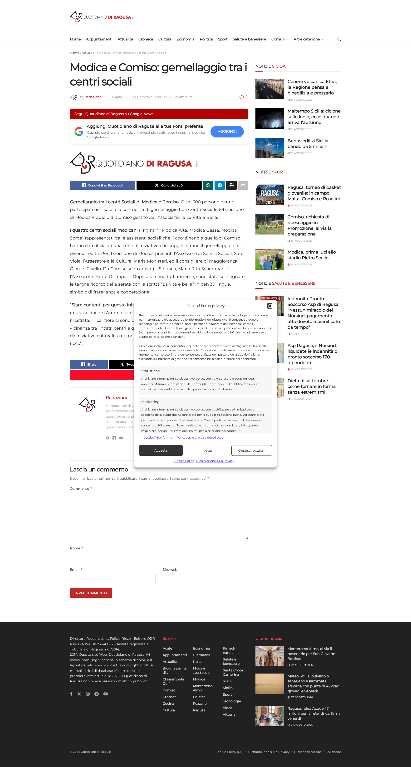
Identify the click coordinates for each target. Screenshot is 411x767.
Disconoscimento (307, 752)
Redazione (93, 97)
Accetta (161, 450)
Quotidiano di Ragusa (96, 751)
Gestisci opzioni (251, 450)
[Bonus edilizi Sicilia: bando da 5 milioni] (269, 148)
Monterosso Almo (203, 688)
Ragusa (199, 710)
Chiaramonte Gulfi (173, 681)
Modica (199, 679)
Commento (81, 488)
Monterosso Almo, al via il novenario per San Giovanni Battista (312, 653)
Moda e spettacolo (201, 670)
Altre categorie (307, 39)
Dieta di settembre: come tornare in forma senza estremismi (312, 386)
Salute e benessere (249, 39)
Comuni (278, 39)
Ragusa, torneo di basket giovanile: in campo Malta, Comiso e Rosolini (314, 193)
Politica (206, 39)
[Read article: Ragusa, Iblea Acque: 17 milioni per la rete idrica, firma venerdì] (269, 716)
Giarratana (201, 655)
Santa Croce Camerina (233, 672)
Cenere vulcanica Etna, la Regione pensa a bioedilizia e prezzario (312, 87)
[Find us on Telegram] (96, 694)
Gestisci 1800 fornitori (159, 437)
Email (76, 569)
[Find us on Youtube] (105, 694)
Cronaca (145, 39)
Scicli (227, 681)
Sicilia (228, 688)
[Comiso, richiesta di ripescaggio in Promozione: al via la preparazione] (269, 224)
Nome (76, 548)
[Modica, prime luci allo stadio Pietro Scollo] (269, 259)
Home (75, 39)
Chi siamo (333, 752)
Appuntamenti (99, 39)
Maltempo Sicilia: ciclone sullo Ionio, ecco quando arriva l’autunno (314, 116)
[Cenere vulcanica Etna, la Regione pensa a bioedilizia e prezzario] (269, 89)
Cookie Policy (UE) (229, 752)
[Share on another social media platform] (243, 185)
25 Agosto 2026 (301, 399)
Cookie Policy (184, 461)
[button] (269, 305)
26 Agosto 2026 (301, 205)
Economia (186, 39)
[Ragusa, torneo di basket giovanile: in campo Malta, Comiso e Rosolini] (269, 195)
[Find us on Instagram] (88, 694)
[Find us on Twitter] (79, 694)
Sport (223, 39)
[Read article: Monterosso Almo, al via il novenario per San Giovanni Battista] (269, 656)
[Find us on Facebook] (71, 694)
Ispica (197, 662)
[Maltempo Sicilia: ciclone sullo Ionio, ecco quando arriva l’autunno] (269, 118)
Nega (207, 450)
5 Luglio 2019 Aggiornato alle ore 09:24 (141, 97)
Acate (167, 648)
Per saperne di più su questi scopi (200, 437)
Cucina (168, 703)
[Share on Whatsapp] (208, 185)
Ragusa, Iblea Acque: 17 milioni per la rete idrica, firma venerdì (314, 713)
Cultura (164, 39)
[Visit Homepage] (102, 16)
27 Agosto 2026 (301, 99)
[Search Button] (339, 39)
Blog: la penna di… (174, 670)
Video (227, 708)
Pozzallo (200, 703)
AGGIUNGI (227, 131)
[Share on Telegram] (220, 185)
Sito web (170, 569)
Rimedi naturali (229, 650)
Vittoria (229, 714)
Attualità (125, 39)
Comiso (169, 690)
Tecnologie (232, 701)
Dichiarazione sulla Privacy (215, 461)
